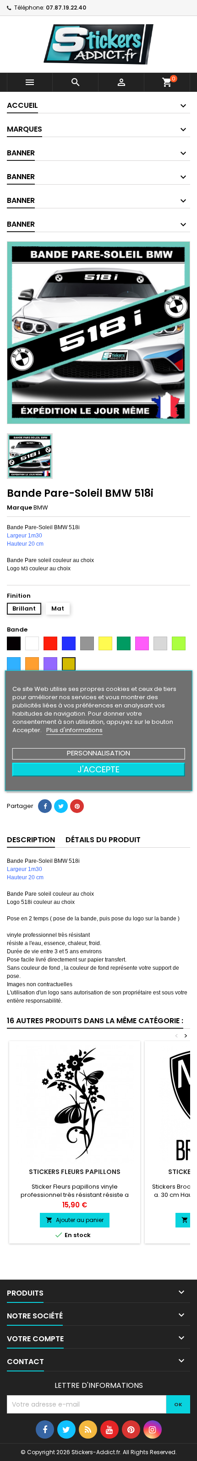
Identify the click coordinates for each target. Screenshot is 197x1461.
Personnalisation (98, 753)
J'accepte (98, 769)
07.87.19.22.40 (66, 7)
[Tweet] (61, 806)
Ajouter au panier (75, 1220)
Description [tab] (31, 839)
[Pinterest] (77, 806)
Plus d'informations (74, 730)
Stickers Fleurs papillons (74, 1171)
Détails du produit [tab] (103, 839)
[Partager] (45, 806)
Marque (19, 508)
